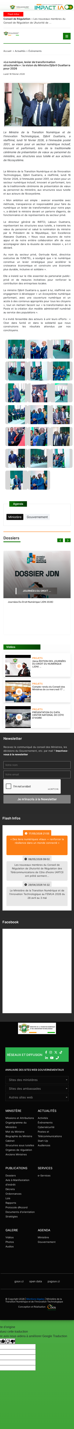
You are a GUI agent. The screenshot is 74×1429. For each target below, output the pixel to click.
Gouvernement (47, 1241)
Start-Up (43, 1140)
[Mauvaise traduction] (10, 1341)
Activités (43, 1117)
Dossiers (11, 1175)
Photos (10, 1241)
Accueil (7, 51)
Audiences (44, 1145)
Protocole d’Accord (17, 1207)
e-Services (44, 1175)
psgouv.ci (54, 1281)
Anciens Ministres (16, 1154)
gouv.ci (19, 1281)
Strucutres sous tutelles (20, 1145)
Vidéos (10, 1237)
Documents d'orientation (20, 1211)
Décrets (10, 1189)
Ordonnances (13, 1193)
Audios (10, 1246)
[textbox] (37, 1079)
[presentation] (60, 540)
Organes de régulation (19, 1149)
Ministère (43, 1237)
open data (35, 1281)
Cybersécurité (46, 1127)
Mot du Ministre (15, 1131)
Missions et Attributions (20, 1117)
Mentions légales (35, 1298)
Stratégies (12, 1216)
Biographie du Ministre (19, 1136)
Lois (8, 1198)
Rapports (11, 1202)
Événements (45, 1122)
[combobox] (37, 1080)
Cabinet (10, 1140)
